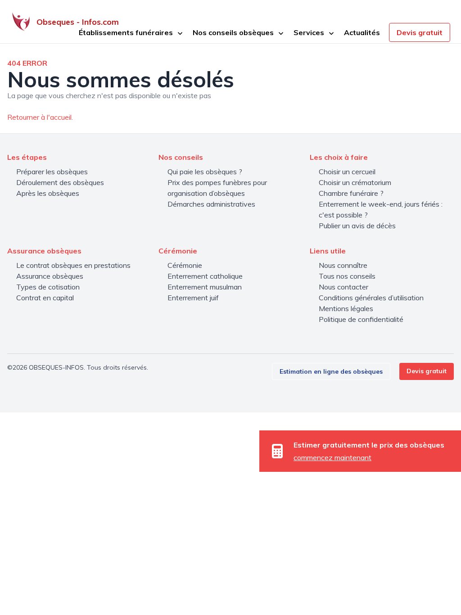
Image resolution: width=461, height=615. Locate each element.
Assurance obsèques (49, 275)
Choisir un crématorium (355, 182)
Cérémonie (184, 265)
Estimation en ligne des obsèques (331, 371)
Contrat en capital (45, 297)
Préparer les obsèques (52, 171)
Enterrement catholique (205, 275)
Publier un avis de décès (357, 225)
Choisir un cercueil (347, 171)
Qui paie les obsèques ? (204, 171)
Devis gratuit (420, 32)
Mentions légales (346, 308)
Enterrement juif (193, 297)
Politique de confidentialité (361, 319)
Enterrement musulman (204, 286)
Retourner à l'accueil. (40, 117)
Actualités (362, 32)
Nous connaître (343, 265)
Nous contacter (343, 286)
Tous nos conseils (347, 275)
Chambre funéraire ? (351, 193)
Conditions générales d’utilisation (371, 297)
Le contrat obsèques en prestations (73, 265)
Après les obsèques (47, 193)
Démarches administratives (211, 203)
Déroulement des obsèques (60, 182)
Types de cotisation (48, 286)
